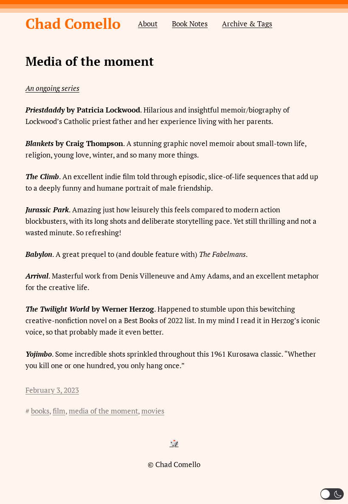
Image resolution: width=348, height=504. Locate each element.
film (59, 411)
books (40, 411)
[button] (332, 494)
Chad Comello (73, 23)
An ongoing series (52, 88)
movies (152, 411)
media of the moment (103, 411)
